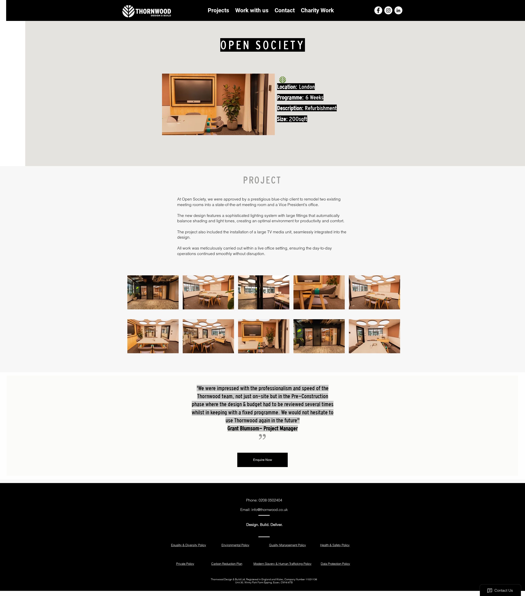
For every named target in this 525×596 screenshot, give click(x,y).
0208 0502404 (270, 500)
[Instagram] (388, 10)
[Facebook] (378, 10)
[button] (262, 460)
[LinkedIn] (398, 10)
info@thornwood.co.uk (269, 509)
